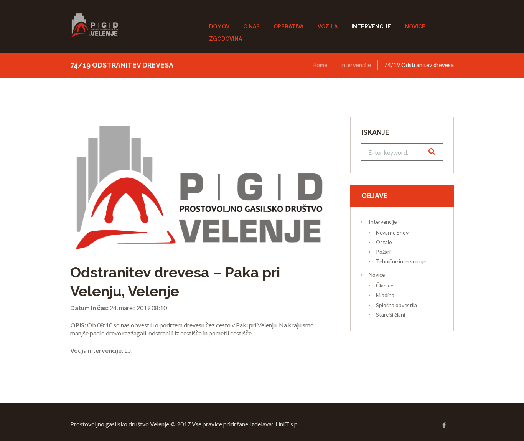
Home (319, 64)
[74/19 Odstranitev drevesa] (198, 184)
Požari (383, 251)
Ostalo (384, 242)
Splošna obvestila (396, 305)
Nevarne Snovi (393, 232)
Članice (384, 285)
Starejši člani (390, 314)
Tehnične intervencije (401, 261)
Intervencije (355, 64)
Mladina (385, 295)
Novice (377, 274)
